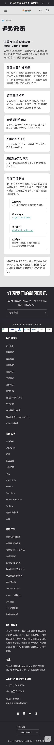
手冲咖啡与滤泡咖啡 (15, 569)
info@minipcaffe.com (22, 230)
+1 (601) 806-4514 (21, 217)
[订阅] (45, 312)
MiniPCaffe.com (21, 741)
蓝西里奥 (10, 461)
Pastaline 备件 (13, 588)
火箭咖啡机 (11, 448)
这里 (13, 691)
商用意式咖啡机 (13, 543)
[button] (6, 10)
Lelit (8, 519)
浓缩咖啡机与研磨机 (15, 550)
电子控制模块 (12, 512)
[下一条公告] (49, 3)
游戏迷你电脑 (12, 614)
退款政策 (10, 359)
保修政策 (10, 378)
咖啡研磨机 (11, 556)
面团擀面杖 (11, 582)
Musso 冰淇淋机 (13, 595)
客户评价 (10, 404)
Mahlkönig (11, 480)
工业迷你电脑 (12, 608)
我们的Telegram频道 (20, 666)
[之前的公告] (5, 3)
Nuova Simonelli (14, 499)
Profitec (9, 506)
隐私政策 (10, 385)
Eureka (9, 486)
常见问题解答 (12, 423)
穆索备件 (10, 601)
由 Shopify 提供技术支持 (36, 741)
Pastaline (10, 493)
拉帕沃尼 (10, 467)
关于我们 (10, 346)
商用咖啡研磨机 (13, 563)
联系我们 (10, 352)
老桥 (8, 454)
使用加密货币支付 (14, 397)
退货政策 (10, 371)
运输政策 (10, 365)
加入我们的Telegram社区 (18, 417)
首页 (2, 20)
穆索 (8, 474)
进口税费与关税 (13, 410)
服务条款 (10, 391)
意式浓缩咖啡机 (13, 537)
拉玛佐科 (10, 441)
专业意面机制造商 (14, 576)
